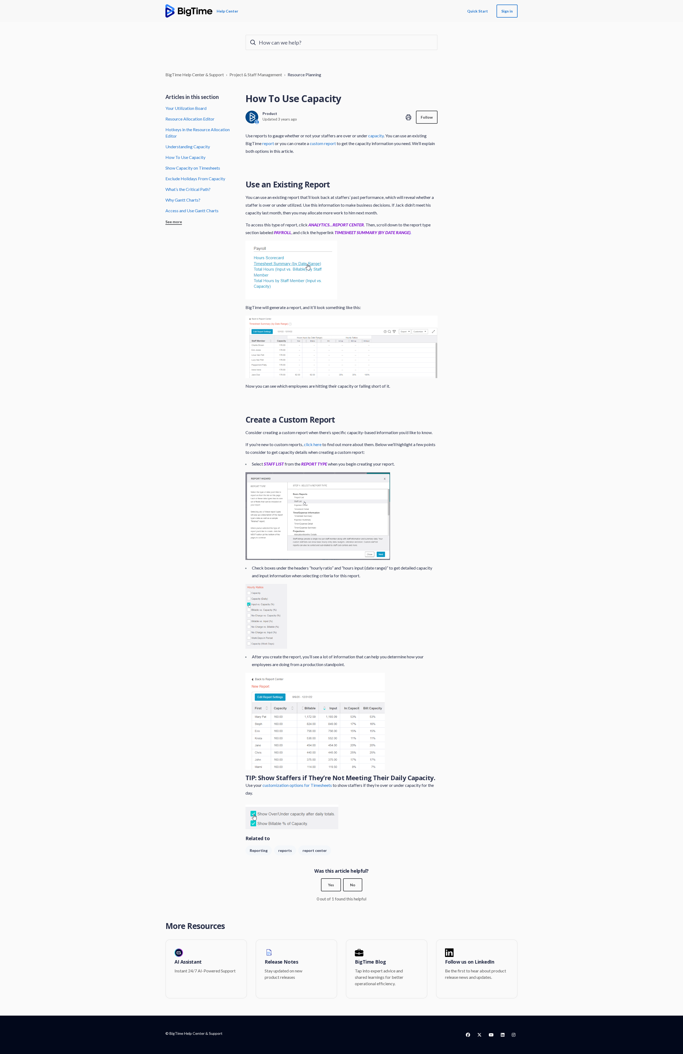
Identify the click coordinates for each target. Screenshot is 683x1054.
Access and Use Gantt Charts (192, 210)
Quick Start (477, 11)
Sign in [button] (507, 11)
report (268, 143)
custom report (322, 143)
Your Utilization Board (186, 108)
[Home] (188, 11)
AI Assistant (188, 962)
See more (173, 221)
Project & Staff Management (255, 74)
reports (285, 850)
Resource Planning (304, 74)
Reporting (259, 850)
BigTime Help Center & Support (194, 74)
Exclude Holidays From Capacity (195, 178)
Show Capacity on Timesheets (192, 167)
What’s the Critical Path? (188, 189)
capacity (376, 135)
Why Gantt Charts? (182, 199)
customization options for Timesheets (297, 785)
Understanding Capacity (187, 146)
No (352, 885)
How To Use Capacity (185, 157)
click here (312, 444)
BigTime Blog (370, 962)
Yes (331, 885)
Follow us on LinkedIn (469, 962)
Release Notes (281, 962)
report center (315, 850)
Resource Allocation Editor (190, 118)
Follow (427, 117)
